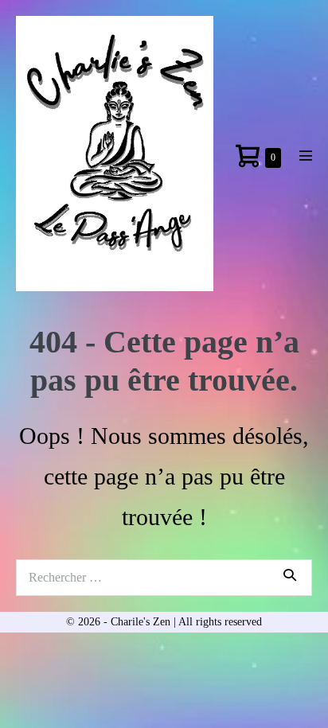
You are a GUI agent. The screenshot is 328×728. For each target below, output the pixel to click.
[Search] (289, 574)
